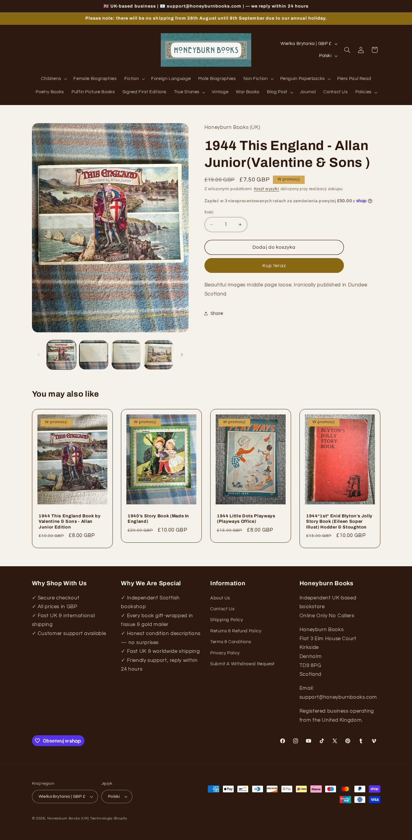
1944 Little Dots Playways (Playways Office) (246, 518)
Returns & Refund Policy (235, 631)
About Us (220, 598)
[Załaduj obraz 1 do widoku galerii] (61, 354)
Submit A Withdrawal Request (242, 664)
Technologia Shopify (108, 818)
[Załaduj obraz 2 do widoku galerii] (93, 354)
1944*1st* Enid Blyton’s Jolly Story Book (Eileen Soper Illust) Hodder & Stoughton (339, 521)
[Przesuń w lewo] (38, 354)
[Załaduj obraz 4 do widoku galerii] (158, 354)
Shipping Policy (226, 620)
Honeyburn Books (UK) (68, 818)
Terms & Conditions (230, 642)
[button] (53, 79)
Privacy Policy (225, 652)
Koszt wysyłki (266, 189)
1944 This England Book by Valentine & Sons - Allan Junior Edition (70, 521)
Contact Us (222, 609)
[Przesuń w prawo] (182, 354)
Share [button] (217, 313)
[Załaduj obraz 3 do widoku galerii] (126, 354)
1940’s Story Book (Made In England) (158, 518)
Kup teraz (274, 265)
